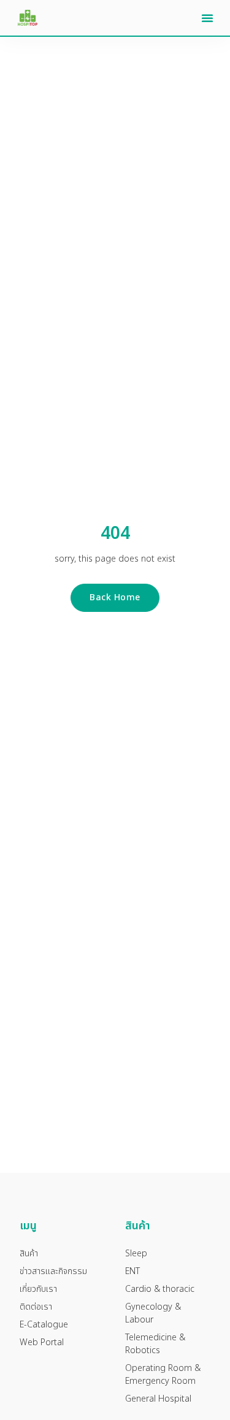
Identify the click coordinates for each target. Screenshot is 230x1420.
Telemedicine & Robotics (155, 1344)
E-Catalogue (44, 1324)
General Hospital (158, 1398)
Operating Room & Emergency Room (163, 1375)
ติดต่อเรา (36, 1306)
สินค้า (29, 1253)
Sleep (136, 1253)
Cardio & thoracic (159, 1289)
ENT (132, 1271)
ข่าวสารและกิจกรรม (53, 1271)
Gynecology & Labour (153, 1313)
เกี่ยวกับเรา (38, 1289)
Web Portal (42, 1342)
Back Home (115, 597)
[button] (207, 18)
